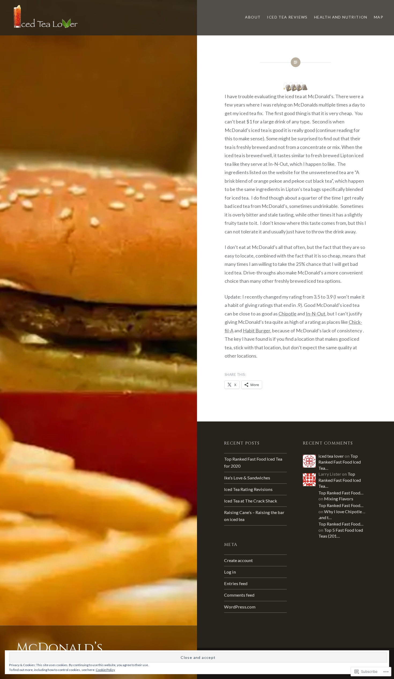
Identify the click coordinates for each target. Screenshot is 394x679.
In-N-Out (315, 314)
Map (378, 17)
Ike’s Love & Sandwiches (247, 477)
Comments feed (239, 594)
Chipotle (287, 314)
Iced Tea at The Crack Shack (250, 500)
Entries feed (235, 583)
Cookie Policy (105, 670)
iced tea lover (331, 455)
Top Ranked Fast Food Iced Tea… (339, 462)
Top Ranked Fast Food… (340, 492)
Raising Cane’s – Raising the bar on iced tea (254, 516)
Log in (230, 571)
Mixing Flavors (338, 498)
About (253, 17)
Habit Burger (256, 330)
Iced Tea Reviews (287, 17)
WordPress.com (239, 606)
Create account (238, 560)
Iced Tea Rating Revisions (248, 489)
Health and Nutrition (340, 17)
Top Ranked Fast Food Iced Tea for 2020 (253, 462)
